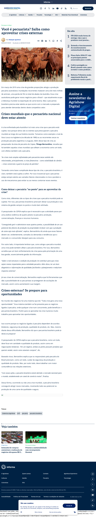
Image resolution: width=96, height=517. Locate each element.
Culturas (21, 15)
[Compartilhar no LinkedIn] (46, 41)
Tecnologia (47, 15)
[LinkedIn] (53, 8)
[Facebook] (45, 8)
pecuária (25, 413)
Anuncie (88, 8)
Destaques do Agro (6, 25)
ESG (56, 15)
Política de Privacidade (21, 496)
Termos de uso (35, 496)
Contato (45, 473)
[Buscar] (71, 8)
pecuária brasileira (36, 413)
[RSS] (66, 8)
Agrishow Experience (70, 473)
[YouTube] (57, 8)
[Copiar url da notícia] (38, 41)
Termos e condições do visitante (54, 496)
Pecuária (39, 15)
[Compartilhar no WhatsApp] (53, 41)
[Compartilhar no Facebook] (57, 41)
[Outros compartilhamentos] (61, 41)
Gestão (30, 15)
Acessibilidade (5, 496)
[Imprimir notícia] (42, 41)
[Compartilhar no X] (50, 41)
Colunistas (83, 15)
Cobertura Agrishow (8, 413)
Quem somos (26, 473)
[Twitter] (49, 8)
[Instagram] (41, 8)
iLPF (18, 413)
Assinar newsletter (78, 118)
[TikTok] (61, 8)
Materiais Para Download (70, 15)
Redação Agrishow (15, 40)
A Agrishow (13, 15)
